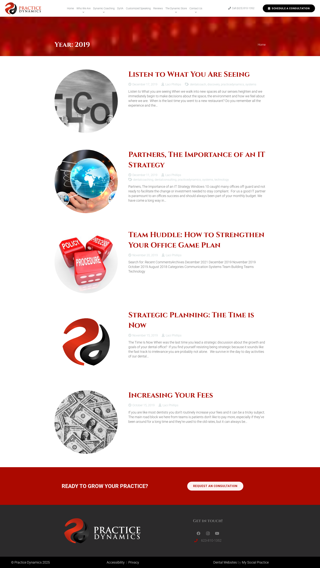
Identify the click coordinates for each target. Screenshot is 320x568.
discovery (213, 84)
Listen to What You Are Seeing (189, 74)
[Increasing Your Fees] (86, 393)
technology (221, 179)
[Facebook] (198, 533)
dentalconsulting (165, 179)
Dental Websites (225, 562)
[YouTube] (217, 533)
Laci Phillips (173, 84)
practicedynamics (232, 84)
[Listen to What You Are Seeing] (86, 72)
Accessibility (116, 562)
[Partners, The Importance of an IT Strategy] (86, 152)
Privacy (133, 562)
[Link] (23, 8)
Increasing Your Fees (170, 395)
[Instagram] (207, 533)
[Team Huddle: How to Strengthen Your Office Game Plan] (86, 232)
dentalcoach (198, 84)
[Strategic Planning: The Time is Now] (86, 312)
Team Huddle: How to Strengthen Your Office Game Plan (196, 240)
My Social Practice (255, 562)
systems (250, 84)
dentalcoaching (143, 179)
